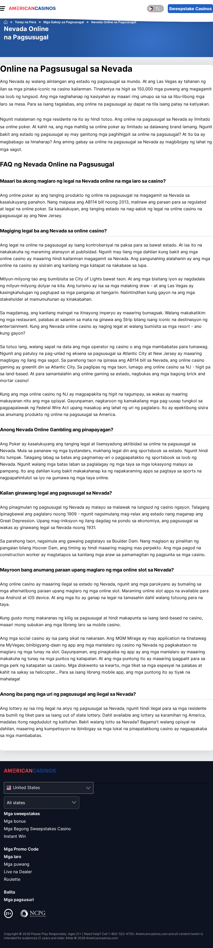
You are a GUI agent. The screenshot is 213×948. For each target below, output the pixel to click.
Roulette (12, 879)
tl (157, 8)
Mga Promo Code (21, 849)
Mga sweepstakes (22, 813)
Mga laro (12, 856)
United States (26, 787)
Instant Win (15, 836)
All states (16, 802)
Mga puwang (16, 864)
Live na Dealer (18, 871)
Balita (9, 892)
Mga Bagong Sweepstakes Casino (37, 828)
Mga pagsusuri (19, 899)
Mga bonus (15, 821)
